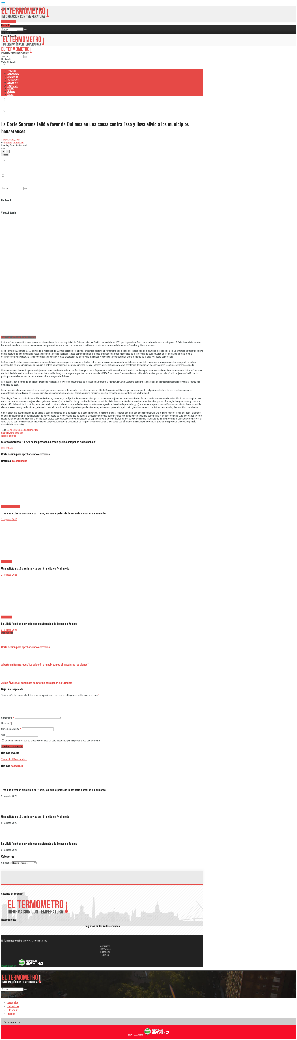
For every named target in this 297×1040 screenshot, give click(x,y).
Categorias (6, 862)
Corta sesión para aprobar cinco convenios (25, 647)
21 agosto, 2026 (9, 519)
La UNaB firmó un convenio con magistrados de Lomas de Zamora (39, 623)
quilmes (30, 429)
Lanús (10, 85)
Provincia (12, 29)
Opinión (105, 954)
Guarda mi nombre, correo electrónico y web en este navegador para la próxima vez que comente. (52, 740)
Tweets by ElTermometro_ (14, 759)
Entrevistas (105, 949)
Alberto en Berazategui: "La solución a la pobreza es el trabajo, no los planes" (44, 664)
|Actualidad (18, 142)
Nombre (6, 723)
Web (3, 734)
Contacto (5, 25)
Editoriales (105, 951)
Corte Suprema (14, 429)
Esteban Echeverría (10, 506)
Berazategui (13, 98)
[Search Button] (25, 29)
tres (36, 429)
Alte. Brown (13, 73)
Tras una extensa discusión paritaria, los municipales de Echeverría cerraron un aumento (53, 513)
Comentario (7, 717)
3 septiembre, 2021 (10, 139)
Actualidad (105, 946)
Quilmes (11, 148)
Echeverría (12, 111)
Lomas (10, 136)
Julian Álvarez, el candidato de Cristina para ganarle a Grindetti (36, 683)
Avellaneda (12, 76)
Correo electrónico (11, 729)
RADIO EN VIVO (8, 21)
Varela (10, 94)
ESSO (24, 429)
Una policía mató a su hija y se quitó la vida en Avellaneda (35, 568)
